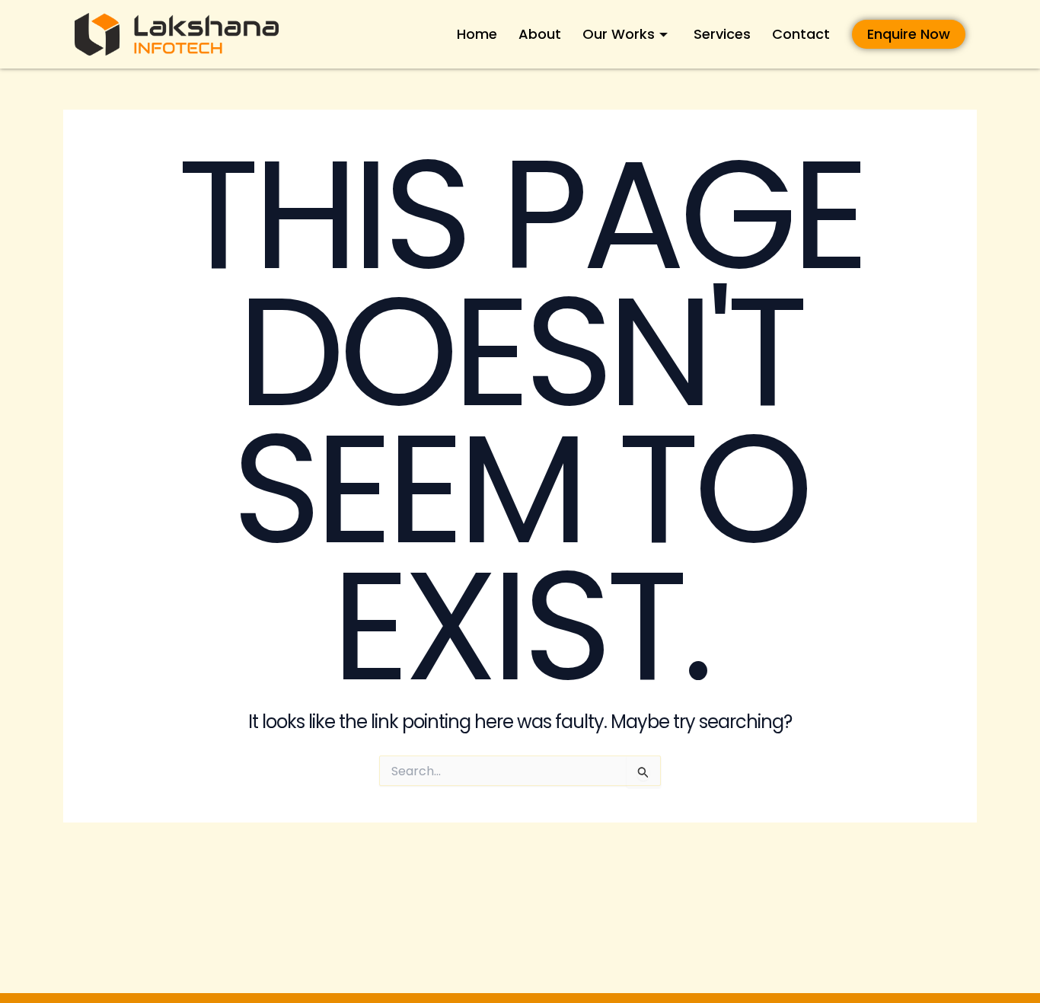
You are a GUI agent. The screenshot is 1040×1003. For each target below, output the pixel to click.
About (539, 33)
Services (722, 33)
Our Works (618, 33)
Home (477, 33)
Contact (801, 33)
